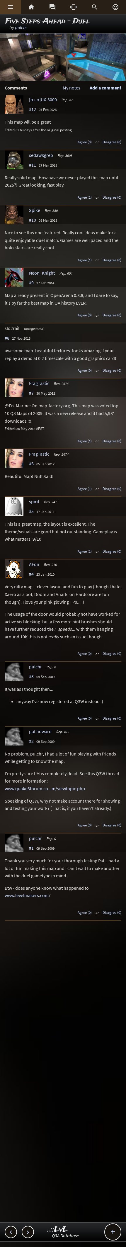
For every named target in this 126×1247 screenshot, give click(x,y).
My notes (71, 88)
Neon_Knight (42, 273)
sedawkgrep (41, 155)
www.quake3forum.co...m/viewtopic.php (45, 788)
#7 (31, 393)
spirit (34, 501)
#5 (31, 511)
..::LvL (57, 1229)
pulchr (21, 27)
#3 (31, 676)
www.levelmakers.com (27, 895)
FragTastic (39, 383)
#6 (31, 463)
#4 (31, 574)
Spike (34, 210)
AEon (34, 564)
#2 (31, 741)
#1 (31, 848)
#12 (32, 109)
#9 (31, 282)
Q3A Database (65, 1235)
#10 (32, 220)
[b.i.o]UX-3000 (43, 99)
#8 (7, 338)
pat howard (40, 731)
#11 (32, 165)
